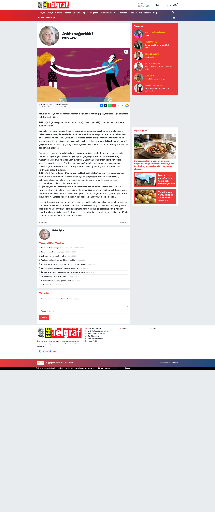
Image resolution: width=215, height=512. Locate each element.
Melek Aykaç (69, 38)
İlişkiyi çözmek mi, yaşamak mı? (54, 252)
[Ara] (173, 12)
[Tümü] (175, 26)
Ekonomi (77, 13)
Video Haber (145, 13)
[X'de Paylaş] (105, 105)
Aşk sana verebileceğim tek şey (54, 256)
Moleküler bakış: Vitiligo (155, 79)
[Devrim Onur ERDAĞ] (138, 88)
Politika (67, 13)
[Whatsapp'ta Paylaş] (110, 105)
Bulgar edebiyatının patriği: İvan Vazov (158, 46)
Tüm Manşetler (93, 336)
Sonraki (123, 223)
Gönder (44, 317)
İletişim (153, 328)
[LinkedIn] (51, 351)
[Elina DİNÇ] (138, 77)
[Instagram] (47, 351)
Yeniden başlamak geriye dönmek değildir (59, 260)
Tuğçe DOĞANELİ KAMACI (155, 32)
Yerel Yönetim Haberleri (125, 13)
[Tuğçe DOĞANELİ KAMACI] (138, 34)
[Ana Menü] (173, 17)
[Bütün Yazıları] (127, 243)
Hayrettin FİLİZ (152, 42)
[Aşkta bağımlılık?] (83, 75)
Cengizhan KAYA (152, 54)
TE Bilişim (174, 363)
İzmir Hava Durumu (94, 328)
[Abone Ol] (127, 105)
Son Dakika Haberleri (95, 338)
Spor (85, 13)
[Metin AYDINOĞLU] (138, 66)
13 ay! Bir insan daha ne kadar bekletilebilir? (157, 90)
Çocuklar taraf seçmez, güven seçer (56, 281)
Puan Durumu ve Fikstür (96, 333)
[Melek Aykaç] (49, 36)
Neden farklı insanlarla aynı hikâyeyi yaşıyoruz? (60, 268)
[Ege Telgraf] (53, 5)
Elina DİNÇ (149, 76)
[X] (43, 351)
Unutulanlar (150, 57)
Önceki (44, 223)
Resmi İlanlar (106, 13)
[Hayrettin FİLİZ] (138, 45)
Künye (125, 328)
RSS (41, 363)
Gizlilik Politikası (117, 368)
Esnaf (147, 35)
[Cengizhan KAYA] (138, 56)
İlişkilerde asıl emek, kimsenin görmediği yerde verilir (63, 272)
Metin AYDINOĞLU (152, 64)
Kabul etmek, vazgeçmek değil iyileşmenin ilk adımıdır (64, 264)
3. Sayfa (41, 13)
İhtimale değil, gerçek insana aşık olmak (58, 248)
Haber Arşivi (92, 341)
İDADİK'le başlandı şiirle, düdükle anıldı (158, 68)
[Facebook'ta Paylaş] (101, 105)
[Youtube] (55, 351)
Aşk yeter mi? (47, 285)
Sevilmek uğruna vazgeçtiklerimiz (55, 276)
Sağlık (156, 13)
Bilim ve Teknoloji (46, 18)
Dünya (50, 13)
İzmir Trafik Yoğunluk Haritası (98, 331)
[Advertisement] (155, 111)
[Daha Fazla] (114, 105)
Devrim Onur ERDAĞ (153, 85)
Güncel (58, 13)
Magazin (93, 13)
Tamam (128, 368)
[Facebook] (39, 351)
